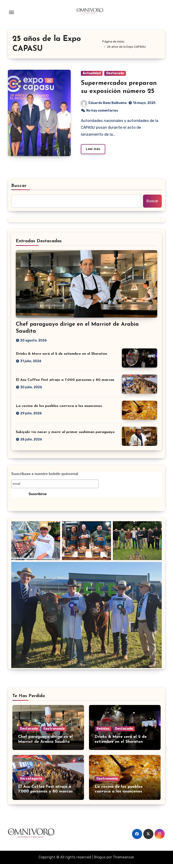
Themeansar (123, 857)
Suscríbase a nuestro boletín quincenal (44, 474)
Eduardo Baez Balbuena (108, 103)
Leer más (93, 149)
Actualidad (92, 73)
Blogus (100, 857)
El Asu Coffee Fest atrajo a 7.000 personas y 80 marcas (65, 380)
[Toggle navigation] (11, 12)
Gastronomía (54, 729)
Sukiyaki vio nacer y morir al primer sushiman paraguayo (65, 432)
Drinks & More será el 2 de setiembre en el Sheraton (61, 354)
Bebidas (102, 729)
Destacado (115, 73)
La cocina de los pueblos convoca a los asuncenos (59, 406)
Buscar (19, 186)
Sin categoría (31, 779)
